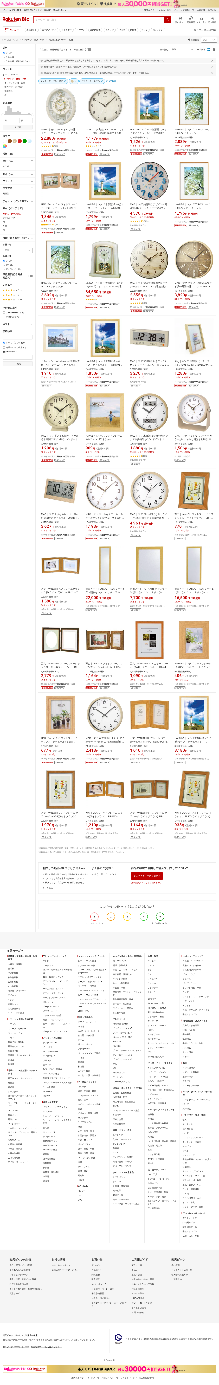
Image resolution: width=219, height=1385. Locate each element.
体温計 (46, 1181)
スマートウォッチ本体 (88, 995)
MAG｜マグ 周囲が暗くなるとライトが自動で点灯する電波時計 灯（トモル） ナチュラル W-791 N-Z (149, 518)
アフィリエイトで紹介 (142, 1303)
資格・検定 (83, 1171)
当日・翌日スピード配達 (21, 1265)
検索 (19, 127)
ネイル (116, 1153)
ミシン (11, 1000)
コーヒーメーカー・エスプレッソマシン (22, 1097)
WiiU (115, 1064)
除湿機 (11, 1064)
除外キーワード (10, 352)
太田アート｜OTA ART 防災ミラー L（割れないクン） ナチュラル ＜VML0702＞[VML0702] (194, 592)
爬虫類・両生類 (155, 1145)
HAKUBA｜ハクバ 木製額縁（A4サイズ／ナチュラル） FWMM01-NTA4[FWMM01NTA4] (104, 365)
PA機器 (81, 1026)
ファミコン (118, 1077)
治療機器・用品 (120, 1097)
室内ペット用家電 (156, 1159)
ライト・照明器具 (16, 1013)
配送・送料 (137, 1265)
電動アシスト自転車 (192, 965)
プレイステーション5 (122, 1028)
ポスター (82, 1180)
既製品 (6, 193)
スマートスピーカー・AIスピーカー (57, 1025)
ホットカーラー (50, 1132)
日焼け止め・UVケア (122, 1161)
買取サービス (16, 1293)
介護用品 (117, 1115)
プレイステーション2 (122, 1059)
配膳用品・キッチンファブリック (127, 993)
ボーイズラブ (84, 1144)
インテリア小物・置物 (193, 1207)
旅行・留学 (83, 1100)
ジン (150, 970)
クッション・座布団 (192, 1142)
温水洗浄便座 (49, 1159)
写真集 (81, 1175)
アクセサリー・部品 (52, 1015)
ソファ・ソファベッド (193, 1137)
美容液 (116, 1148)
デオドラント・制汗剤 (123, 1157)
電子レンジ (158, 30)
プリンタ (47, 1060)
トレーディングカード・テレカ (162, 1043)
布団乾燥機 (13, 982)
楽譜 (80, 1109)
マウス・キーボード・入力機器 (57, 1082)
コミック (82, 1086)
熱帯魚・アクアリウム (158, 1128)
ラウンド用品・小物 (192, 988)
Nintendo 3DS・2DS (122, 1037)
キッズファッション (157, 1068)
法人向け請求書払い (101, 1298)
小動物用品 (153, 1132)
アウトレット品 (190, 1218)
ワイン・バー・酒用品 (123, 1008)
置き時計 (187, 1081)
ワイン (151, 965)
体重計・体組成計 (51, 1172)
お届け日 (7, 256)
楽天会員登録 (210, 30)
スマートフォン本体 (87, 961)
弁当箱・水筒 (119, 988)
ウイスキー (153, 961)
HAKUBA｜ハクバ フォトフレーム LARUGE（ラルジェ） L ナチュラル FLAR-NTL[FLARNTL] (194, 667)
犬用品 (151, 1119)
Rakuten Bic (16, 19)
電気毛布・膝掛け (16, 1042)
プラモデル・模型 (156, 1016)
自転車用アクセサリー (193, 970)
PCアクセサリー (50, 1051)
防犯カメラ (153, 1183)
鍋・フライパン (120, 961)
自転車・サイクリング (193, 961)
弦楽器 (81, 1062)
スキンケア (118, 1135)
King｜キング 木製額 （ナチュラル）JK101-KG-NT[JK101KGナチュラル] (194, 365)
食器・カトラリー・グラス (125, 970)
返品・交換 (137, 1275)
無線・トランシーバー (53, 1020)
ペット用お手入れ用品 (158, 1123)
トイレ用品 (188, 1052)
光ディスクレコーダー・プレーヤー (57, 983)
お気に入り (97, 1270)
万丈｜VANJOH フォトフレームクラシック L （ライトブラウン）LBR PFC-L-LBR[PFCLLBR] (194, 518)
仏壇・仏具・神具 (191, 1236)
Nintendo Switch (120, 1024)
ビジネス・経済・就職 (88, 1113)
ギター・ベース (85, 1044)
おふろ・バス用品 (156, 1081)
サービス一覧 (93, 1378)
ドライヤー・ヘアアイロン (55, 1107)
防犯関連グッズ (190, 1222)
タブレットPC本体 (86, 965)
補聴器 (46, 1154)
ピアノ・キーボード (87, 1022)
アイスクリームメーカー (19, 1162)
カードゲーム (154, 1034)
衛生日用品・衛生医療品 (124, 1101)
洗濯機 (133, 30)
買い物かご (97, 1265)
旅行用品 (187, 1108)
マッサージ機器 (50, 1150)
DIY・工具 (152, 1174)
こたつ (11, 1037)
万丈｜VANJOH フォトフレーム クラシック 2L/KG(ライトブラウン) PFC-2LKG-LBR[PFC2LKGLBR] (193, 816)
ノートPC (47, 1047)
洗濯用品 (187, 1039)
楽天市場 (212, 10)
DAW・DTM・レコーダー (89, 1031)
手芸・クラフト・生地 (193, 1043)
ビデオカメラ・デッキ (53, 993)
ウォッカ (152, 983)
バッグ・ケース (190, 983)
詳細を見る (144, 73)
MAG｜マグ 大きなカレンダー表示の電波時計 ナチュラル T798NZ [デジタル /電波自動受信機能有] (60, 518)
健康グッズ (118, 1195)
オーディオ (48, 965)
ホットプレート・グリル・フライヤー (22, 1104)
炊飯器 (11, 1083)
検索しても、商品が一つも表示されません (64, 882)
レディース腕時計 (191, 1072)
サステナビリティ (128, 1378)
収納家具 (187, 1167)
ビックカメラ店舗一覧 (184, 10)
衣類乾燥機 (13, 977)
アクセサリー (84, 1049)
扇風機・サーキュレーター (20, 1055)
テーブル (187, 1146)
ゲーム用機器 (49, 1087)
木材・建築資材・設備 (158, 1192)
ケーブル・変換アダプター (90, 981)
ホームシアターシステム (54, 997)
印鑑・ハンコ (189, 1030)
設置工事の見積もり (19, 1284)
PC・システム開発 (86, 1158)
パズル (151, 1030)
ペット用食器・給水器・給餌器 (162, 1141)
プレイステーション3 (122, 1055)
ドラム (81, 1040)
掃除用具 (187, 1034)
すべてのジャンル (10, 39)
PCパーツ (47, 1091)
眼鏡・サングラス (191, 1014)
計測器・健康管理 (121, 1186)
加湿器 (11, 1060)
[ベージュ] (15, 141)
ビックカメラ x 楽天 (12, 10)
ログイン (198, 30)
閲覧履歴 (96, 1275)
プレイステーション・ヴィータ (127, 1050)
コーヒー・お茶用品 (122, 1004)
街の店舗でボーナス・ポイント (66, 1270)
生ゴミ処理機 (14, 1158)
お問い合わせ (138, 1312)
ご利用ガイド (148, 10)
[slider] (3, 115)
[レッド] (20, 141)
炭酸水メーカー (15, 1140)
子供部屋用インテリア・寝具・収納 (197, 1161)
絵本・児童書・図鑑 (87, 1091)
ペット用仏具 (154, 1154)
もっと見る (48, 888)
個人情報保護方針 (179, 1275)
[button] (4, 110)
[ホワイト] (5, 141)
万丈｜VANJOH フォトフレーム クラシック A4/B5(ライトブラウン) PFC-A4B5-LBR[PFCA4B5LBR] (59, 816)
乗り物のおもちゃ (156, 1012)
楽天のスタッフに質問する (147, 876)
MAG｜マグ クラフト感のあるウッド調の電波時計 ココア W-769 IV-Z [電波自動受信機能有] (193, 286)
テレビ (144, 30)
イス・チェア (189, 1155)
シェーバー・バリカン (53, 1116)
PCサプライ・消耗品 (52, 1069)
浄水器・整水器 (15, 1149)
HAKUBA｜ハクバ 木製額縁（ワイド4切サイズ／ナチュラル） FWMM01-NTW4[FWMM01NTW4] (194, 742)
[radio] (4, 53)
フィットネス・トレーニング (196, 996)
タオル (186, 1056)
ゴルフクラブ (189, 974)
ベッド (186, 1133)
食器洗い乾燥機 (15, 1144)
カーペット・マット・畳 (194, 1176)
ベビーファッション (157, 1072)
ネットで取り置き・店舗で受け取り (26, 1289)
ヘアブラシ (48, 1111)
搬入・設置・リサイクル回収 (23, 1279)
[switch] (30, 276)
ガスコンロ (13, 1110)
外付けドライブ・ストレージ (56, 1078)
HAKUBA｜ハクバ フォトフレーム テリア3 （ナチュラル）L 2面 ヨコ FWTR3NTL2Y (59, 208)
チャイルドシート (156, 1099)
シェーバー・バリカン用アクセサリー (57, 1121)
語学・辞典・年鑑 (86, 1149)
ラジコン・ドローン (157, 1025)
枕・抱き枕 (188, 1128)
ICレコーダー (49, 1002)
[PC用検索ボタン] (167, 19)
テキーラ (152, 992)
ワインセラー (14, 1124)
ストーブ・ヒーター (17, 1028)
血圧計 (46, 1176)
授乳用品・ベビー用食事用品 (161, 1090)
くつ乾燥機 (13, 986)
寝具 (185, 1120)
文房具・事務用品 (191, 1025)
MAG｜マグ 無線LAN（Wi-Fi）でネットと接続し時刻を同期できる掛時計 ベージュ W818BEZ (105, 133)
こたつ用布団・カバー (193, 1198)
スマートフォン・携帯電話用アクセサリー (92, 971)
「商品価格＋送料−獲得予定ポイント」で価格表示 (60, 49)
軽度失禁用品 (119, 1124)
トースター (13, 1092)
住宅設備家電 (14, 1008)
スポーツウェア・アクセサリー (197, 1010)
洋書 (80, 1162)
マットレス (188, 1124)
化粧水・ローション (122, 1139)
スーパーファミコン (122, 1081)
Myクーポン (97, 1284)
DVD (80, 1200)
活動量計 (47, 1163)
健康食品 (117, 1190)
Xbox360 (117, 1046)
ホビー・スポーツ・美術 (89, 1104)
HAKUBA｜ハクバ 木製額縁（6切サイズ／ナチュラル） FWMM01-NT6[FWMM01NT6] (105, 208)
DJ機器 (81, 1057)
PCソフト (47, 1096)
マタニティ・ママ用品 (158, 1076)
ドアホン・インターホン (159, 1179)
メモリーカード (50, 1011)
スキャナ (47, 1065)
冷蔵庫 (122, 30)
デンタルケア (49, 1136)
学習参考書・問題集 (87, 1135)
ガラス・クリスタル (12, 214)
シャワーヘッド (50, 1145)
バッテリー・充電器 (87, 986)
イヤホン (81, 30)
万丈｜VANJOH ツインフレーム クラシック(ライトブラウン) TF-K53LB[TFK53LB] (148, 816)
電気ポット (13, 1115)
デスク (186, 1151)
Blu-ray (81, 1191)
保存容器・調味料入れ (123, 974)
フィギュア (153, 1021)
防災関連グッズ (155, 1188)
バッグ (186, 1104)
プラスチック (9, 218)
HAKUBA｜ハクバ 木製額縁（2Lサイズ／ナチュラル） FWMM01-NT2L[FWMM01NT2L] (148, 133)
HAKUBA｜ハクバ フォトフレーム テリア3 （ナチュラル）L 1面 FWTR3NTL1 (59, 742)
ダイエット (118, 1181)
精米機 (11, 1087)
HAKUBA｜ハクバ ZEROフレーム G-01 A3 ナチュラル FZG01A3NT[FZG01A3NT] (59, 286)
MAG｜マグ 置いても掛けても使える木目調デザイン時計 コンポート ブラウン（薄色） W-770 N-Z (59, 439)
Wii (114, 1068)
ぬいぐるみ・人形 (156, 1003)
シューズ (187, 979)
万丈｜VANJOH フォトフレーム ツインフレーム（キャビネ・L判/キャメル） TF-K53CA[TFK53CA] (105, 667)
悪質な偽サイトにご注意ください (46, 1346)
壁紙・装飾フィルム (192, 1185)
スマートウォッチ (191, 1085)
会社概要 (201, 10)
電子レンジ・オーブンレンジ (21, 1078)
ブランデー (153, 988)
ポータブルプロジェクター (55, 1031)
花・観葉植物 (154, 1208)
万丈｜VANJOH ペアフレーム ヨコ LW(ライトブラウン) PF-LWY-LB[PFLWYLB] (104, 816)
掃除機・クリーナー (17, 991)
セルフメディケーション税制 (16, 1346)
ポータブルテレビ (51, 1006)
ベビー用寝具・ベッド (158, 1085)
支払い (135, 1270)
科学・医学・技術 (86, 1153)
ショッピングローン (19, 1275)
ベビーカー (153, 1094)
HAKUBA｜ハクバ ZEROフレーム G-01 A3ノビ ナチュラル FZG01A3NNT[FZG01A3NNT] (193, 208)
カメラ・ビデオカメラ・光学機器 (57, 971)
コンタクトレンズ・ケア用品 (126, 1110)
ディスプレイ (49, 1056)
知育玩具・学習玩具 (157, 1008)
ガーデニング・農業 (157, 1197)
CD (79, 1195)
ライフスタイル (85, 1122)
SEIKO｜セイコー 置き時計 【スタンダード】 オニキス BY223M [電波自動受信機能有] (105, 286)
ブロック (152, 1052)
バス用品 (187, 1048)
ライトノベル (84, 1166)
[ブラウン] (10, 141)
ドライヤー (66, 30)
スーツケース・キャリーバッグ (197, 1100)
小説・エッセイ (85, 1140)
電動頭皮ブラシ (50, 1141)
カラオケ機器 (84, 1071)
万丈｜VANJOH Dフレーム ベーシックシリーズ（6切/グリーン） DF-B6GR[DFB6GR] (60, 667)
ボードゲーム (154, 1039)
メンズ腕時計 (189, 1068)
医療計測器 (118, 1119)
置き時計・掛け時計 (192, 1180)
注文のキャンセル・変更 (143, 1279)
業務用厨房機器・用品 (123, 999)
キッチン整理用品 (121, 983)
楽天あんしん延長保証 (20, 1270)
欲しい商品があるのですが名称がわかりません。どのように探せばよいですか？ (82, 874)
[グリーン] (25, 141)
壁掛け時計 (188, 1076)
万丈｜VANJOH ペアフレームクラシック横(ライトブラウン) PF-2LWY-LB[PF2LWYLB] (60, 592)
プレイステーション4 (122, 1033)
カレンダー (83, 1118)
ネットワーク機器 (51, 1074)
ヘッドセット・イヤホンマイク (92, 990)
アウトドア (188, 1005)
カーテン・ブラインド (193, 1171)
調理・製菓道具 (120, 965)
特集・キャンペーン (61, 1265)
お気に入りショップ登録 (143, 1284)
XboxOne (117, 1041)
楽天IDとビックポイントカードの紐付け (109, 1304)
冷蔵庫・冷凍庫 (15, 964)
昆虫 (150, 1150)
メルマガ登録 (138, 1293)
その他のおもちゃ (156, 1056)
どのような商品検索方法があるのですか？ (64, 878)
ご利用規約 (176, 1279)
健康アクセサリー (121, 1199)
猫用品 (151, 1114)
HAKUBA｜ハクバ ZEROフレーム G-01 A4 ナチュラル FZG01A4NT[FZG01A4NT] (193, 133)
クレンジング (119, 1144)
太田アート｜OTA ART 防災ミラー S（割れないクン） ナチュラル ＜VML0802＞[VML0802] (148, 592)
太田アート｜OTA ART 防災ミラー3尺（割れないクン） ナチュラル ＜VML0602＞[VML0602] (105, 592)
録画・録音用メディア (53, 977)
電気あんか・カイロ (17, 1046)
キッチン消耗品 (120, 979)
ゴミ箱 (186, 1193)
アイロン (12, 995)
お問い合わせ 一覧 (109, 1378)
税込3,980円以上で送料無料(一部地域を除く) (45, 10)
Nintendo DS (119, 1073)
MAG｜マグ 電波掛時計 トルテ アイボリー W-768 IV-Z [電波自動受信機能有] (105, 742)
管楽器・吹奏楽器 (86, 1035)
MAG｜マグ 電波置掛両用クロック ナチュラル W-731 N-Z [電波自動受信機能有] (149, 286)
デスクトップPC (50, 1042)
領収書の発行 (138, 1289)
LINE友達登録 (138, 1298)
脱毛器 (46, 1127)
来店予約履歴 (98, 1293)
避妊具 (116, 1106)
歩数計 (46, 1167)
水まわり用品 (119, 1013)
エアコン (110, 30)
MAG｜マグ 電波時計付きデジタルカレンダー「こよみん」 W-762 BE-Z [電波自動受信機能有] (149, 365)
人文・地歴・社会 (86, 1131)
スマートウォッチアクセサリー (92, 999)
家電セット (32, 30)
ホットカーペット (16, 1033)
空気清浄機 (95, 30)
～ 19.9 (6, 166)
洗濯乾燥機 (13, 973)
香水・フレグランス (122, 1166)
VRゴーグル (83, 1011)
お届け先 (7, 245)
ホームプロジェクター (53, 989)
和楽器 (81, 1066)
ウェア (186, 992)
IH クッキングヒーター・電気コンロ (22, 1134)
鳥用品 (151, 1136)
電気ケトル (13, 1119)
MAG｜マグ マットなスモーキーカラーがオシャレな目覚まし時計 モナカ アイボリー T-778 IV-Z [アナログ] (194, 439)
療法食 (151, 1163)
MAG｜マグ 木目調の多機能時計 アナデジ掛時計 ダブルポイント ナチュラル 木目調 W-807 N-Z (149, 439)
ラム (150, 974)
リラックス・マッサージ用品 (126, 1204)
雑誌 (80, 1126)
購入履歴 (96, 1279)
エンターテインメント (88, 1095)
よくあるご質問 (164, 10)
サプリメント (119, 1177)
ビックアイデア (49, 30)
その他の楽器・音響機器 (89, 1075)
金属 (5, 226)
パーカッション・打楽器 (89, 1053)
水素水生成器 (14, 1153)
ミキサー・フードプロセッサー (22, 1128)
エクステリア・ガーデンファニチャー (162, 1202)
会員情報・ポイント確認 (103, 1289)
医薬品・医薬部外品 (122, 1093)
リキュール (153, 979)
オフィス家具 (189, 1202)
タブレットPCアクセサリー (90, 977)
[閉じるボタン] (212, 60)
